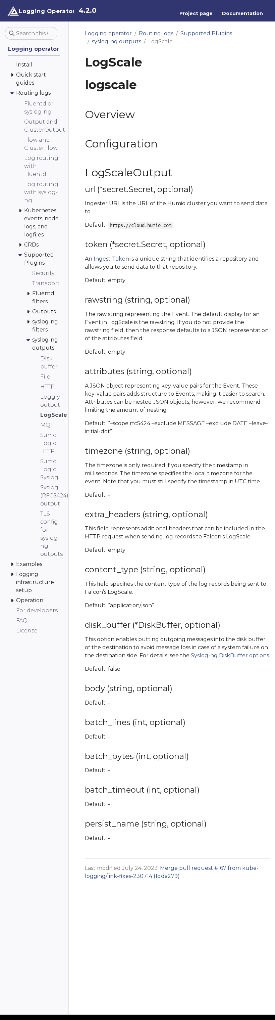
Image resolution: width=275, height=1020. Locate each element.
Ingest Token (111, 259)
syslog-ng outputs (116, 41)
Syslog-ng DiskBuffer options (230, 655)
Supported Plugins (206, 33)
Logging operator (108, 33)
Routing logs (156, 33)
